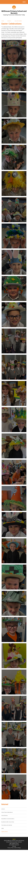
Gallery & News (18, 20)
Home (2, 20)
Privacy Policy (10, 847)
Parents (9, 20)
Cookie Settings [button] (17, 847)
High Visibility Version (14, 843)
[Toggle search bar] (2, 2)
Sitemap (14, 846)
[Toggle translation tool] (6, 2)
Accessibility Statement (14, 844)
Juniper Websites (18, 842)
